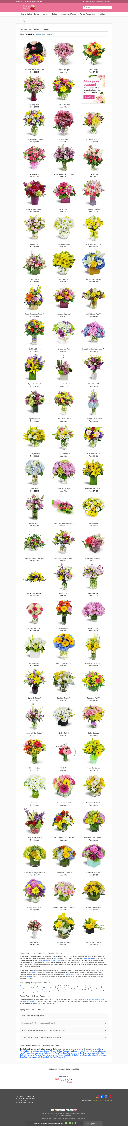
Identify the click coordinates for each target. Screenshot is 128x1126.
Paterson (94, 1049)
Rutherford (94, 1051)
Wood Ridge (57, 1057)
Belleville (49, 1057)
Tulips (22, 986)
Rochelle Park (87, 1055)
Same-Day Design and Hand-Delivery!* (29, 1)
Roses (29, 976)
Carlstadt (23, 1055)
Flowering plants (70, 974)
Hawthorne (87, 1051)
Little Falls (37, 1057)
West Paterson (46, 1055)
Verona (54, 1055)
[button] (122, 1117)
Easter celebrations (44, 960)
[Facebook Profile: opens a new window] (101, 1096)
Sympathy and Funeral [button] (68, 14)
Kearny (46, 1051)
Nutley (43, 1057)
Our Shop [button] (101, 14)
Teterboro (38, 1055)
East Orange (30, 1051)
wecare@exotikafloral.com (24, 1102)
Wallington (47, 1053)
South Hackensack (99, 1055)
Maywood (76, 1053)
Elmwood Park (78, 1051)
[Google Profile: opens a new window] (106, 1096)
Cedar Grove (78, 1055)
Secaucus (102, 1051)
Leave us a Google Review (102, 1100)
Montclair (61, 1055)
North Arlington (25, 1053)
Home (17, 21)
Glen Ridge (100, 1053)
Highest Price (40, 34)
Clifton (100, 1049)
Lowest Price (51, 34)
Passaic (22, 1051)
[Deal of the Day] (93, 89)
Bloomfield (23, 1057)
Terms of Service (46, 1118)
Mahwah (30, 1057)
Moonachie (30, 1055)
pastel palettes (31, 972)
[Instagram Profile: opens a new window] (97, 1096)
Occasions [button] (45, 14)
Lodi (71, 1051)
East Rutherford (85, 1053)
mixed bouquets (88, 958)
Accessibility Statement (69, 1118)
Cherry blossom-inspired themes (30, 990)
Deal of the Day (26, 14)
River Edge (62, 1053)
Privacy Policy (57, 1118)
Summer (37, 14)
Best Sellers (30, 34)
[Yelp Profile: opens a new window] (110, 1096)
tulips (54, 958)
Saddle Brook (68, 1055)
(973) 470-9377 (21, 1100)
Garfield (59, 1051)
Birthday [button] (55, 14)
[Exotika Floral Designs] (30, 7)
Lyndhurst (65, 1057)
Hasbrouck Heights (36, 1053)
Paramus (66, 1051)
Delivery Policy (82, 1118)
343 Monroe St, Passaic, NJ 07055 (27, 1098)
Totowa (69, 1053)
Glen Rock (54, 1053)
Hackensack (39, 1051)
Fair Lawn (53, 1051)
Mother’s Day (55, 960)
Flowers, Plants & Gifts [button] (87, 14)
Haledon (93, 1053)
